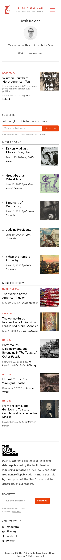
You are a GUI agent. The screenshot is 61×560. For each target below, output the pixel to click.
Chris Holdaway (29, 331)
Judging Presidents (18, 230)
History (6, 340)
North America (10, 289)
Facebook (11, 536)
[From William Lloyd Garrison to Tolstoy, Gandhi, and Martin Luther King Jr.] (49, 409)
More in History (13, 283)
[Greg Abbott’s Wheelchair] (49, 183)
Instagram (12, 527)
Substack (41, 134)
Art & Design (9, 314)
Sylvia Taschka (30, 302)
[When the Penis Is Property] (49, 264)
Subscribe (50, 129)
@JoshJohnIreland (32, 53)
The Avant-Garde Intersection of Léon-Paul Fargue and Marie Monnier (20, 322)
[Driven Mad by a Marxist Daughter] (49, 156)
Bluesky (11, 531)
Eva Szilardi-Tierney (26, 365)
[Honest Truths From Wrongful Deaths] (49, 382)
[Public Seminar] (8, 9)
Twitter (10, 541)
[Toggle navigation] (52, 10)
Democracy (8, 73)
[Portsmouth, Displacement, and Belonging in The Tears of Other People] (49, 348)
